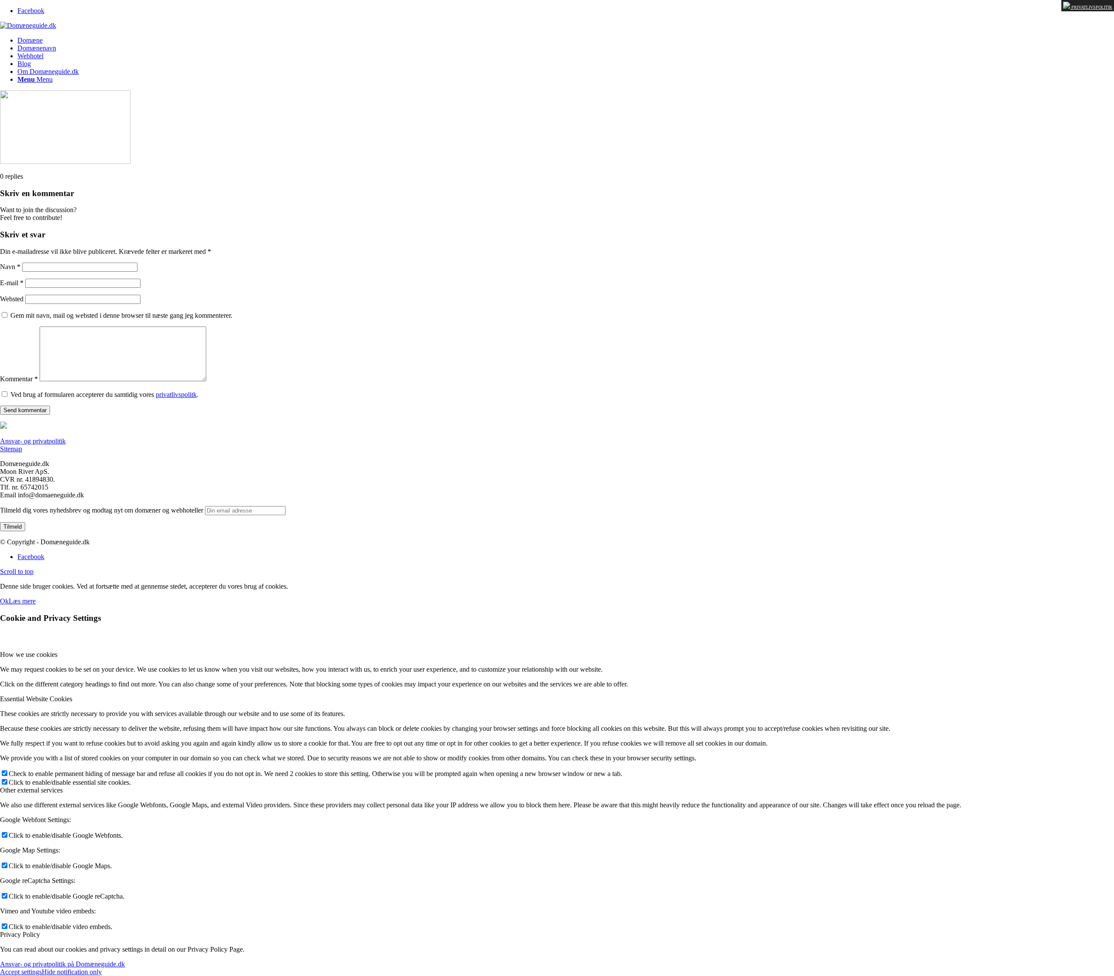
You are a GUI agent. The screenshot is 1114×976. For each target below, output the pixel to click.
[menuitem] (565, 40)
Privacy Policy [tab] (20, 934)
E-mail (11, 282)
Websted (11, 299)
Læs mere (22, 601)
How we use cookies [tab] (28, 654)
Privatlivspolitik (1091, 7)
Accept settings (21, 972)
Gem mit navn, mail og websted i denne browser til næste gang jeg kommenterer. (121, 315)
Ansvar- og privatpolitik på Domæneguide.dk (62, 964)
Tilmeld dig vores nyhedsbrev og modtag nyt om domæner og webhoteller (101, 510)
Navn (10, 266)
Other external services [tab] (31, 790)
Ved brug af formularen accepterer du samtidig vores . (104, 394)
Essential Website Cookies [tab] (36, 699)
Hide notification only (72, 972)
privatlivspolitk (176, 394)
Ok (4, 601)
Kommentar (19, 379)
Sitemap (11, 449)
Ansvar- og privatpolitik (33, 441)
